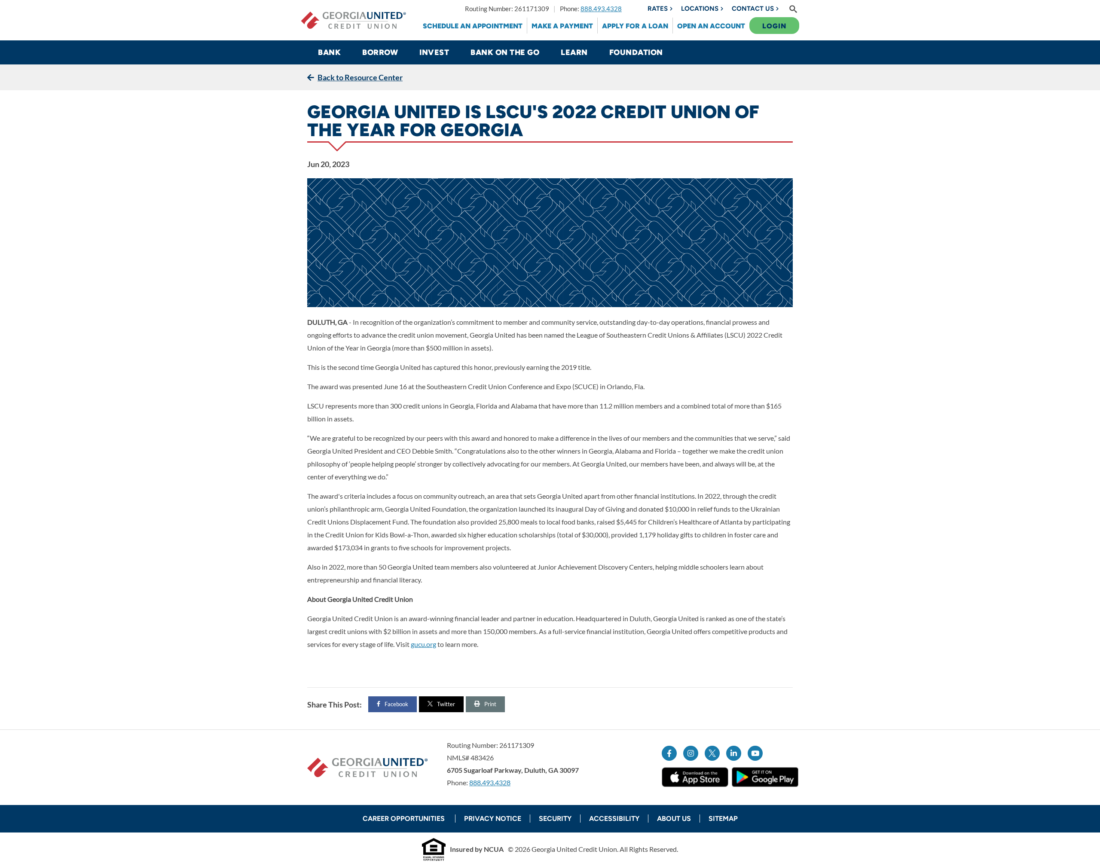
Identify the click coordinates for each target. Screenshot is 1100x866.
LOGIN (774, 26)
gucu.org (423, 644)
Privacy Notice (492, 818)
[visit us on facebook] (669, 753)
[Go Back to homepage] (353, 20)
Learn (574, 52)
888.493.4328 (601, 8)
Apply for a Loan (635, 26)
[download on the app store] (695, 777)
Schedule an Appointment (472, 26)
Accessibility (614, 818)
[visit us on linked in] (733, 753)
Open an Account (711, 26)
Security (555, 818)
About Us (674, 818)
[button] (793, 8)
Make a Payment (562, 26)
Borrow (380, 52)
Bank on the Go (505, 52)
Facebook (396, 704)
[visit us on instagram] (690, 753)
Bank (329, 52)
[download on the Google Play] (765, 777)
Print (490, 704)
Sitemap (723, 818)
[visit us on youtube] (755, 753)
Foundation (636, 52)
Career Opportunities (404, 818)
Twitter (446, 704)
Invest (434, 52)
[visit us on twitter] (712, 753)
